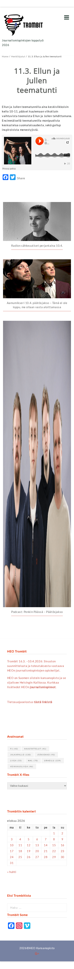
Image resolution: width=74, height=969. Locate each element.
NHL (33, 761)
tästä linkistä (43, 702)
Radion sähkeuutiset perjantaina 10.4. (37, 245)
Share (21, 178)
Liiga (16, 761)
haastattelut (35, 749)
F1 (14, 749)
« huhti (11, 872)
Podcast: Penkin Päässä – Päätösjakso (37, 611)
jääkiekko (46, 755)
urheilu (52, 761)
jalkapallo (20, 755)
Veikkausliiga (21, 766)
